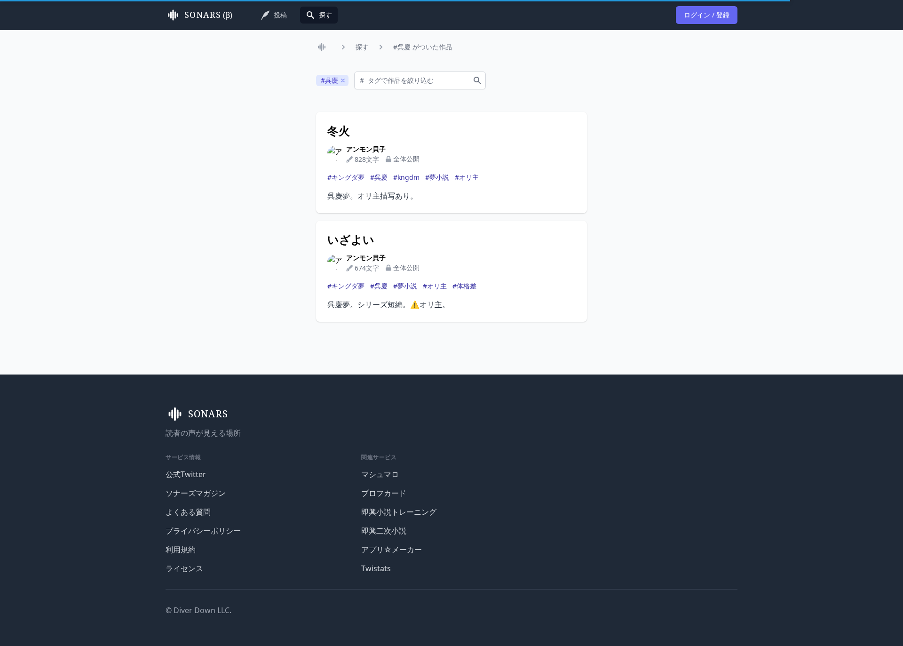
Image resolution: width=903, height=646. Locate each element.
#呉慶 (379, 177)
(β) (208, 15)
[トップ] (323, 47)
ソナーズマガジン (196, 493)
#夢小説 (437, 177)
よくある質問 (188, 512)
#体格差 (464, 285)
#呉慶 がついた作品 (422, 46)
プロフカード (383, 493)
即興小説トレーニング (398, 512)
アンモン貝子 (366, 148)
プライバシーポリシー (203, 531)
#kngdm (406, 177)
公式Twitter (186, 474)
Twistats (376, 568)
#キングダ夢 (345, 177)
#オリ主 (467, 177)
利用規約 (181, 549)
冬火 (338, 130)
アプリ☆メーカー (391, 549)
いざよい (350, 239)
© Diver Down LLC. (198, 610)
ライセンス (184, 568)
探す (362, 46)
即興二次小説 (383, 531)
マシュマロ (380, 474)
